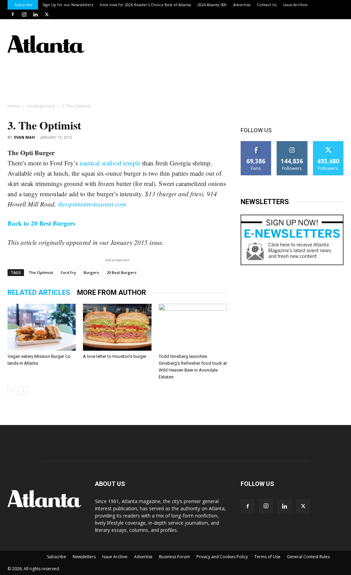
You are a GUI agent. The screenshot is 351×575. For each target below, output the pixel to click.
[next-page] (23, 390)
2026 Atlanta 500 (212, 4)
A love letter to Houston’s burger (114, 356)
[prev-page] (12, 390)
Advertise (242, 4)
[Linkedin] (35, 14)
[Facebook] (13, 14)
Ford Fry (68, 272)
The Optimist (40, 272)
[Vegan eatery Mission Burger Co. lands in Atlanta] (42, 327)
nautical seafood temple (110, 163)
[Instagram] (24, 14)
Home (14, 106)
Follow (292, 143)
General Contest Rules (308, 557)
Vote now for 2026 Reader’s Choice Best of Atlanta (145, 4)
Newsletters (84, 557)
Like (256, 143)
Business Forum (174, 557)
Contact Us (267, 4)
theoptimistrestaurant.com (92, 204)
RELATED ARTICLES (39, 292)
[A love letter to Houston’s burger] (117, 327)
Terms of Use (267, 557)
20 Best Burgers (121, 272)
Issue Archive (295, 4)
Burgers (91, 272)
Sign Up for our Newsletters (68, 4)
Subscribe (23, 4)
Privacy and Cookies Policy (222, 557)
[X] (46, 14)
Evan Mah (24, 137)
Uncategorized (40, 106)
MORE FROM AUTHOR (111, 292)
